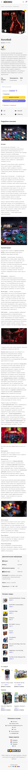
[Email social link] (13, 586)
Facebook (15, 742)
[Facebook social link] (10, 586)
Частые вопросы (15, 731)
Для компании (12, 575)
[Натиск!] (5, 633)
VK (15, 746)
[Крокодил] (5, 620)
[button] (2, 22)
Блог (15, 727)
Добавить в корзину (14, 97)
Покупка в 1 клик (14, 100)
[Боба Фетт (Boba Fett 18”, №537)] (7, 698)
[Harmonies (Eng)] (5, 614)
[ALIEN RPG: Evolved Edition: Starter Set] (5, 607)
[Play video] (14, 231)
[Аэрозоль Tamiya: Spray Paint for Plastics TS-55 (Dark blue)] (7, 675)
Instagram (15, 740)
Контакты (15, 721)
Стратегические (6, 579)
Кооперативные (16, 6)
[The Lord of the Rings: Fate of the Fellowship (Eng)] (5, 646)
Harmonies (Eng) (13, 611)
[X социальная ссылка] (11, 586)
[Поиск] (23, 2)
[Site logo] (8, 1)
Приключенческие (15, 577)
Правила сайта (15, 723)
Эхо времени (12, 637)
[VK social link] (15, 586)
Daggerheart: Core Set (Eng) (16, 650)
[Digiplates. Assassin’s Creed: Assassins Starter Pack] (20, 698)
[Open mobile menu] (1, 2)
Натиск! (11, 630)
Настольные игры (8, 6)
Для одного (19, 575)
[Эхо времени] (5, 640)
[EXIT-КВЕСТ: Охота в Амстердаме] (5, 627)
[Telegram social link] (17, 586)
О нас (14, 729)
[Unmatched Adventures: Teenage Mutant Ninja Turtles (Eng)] (5, 601)
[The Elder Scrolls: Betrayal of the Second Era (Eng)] (5, 659)
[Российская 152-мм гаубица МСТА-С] (20, 675)
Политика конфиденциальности (14, 725)
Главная (2, 6)
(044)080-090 (14, 733)
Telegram (15, 744)
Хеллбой (13, 582)
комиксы (8, 582)
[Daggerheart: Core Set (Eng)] (5, 653)
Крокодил (11, 617)
